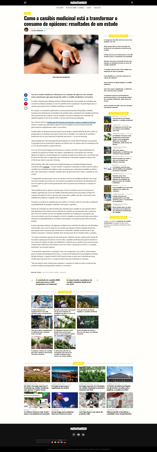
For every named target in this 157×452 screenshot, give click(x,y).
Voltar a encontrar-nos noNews (51, 440)
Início (27, 13)
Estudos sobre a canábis (51, 272)
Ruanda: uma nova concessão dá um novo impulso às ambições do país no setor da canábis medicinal (118, 63)
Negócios (97, 7)
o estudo (46, 167)
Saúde (89, 7)
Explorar (59, 7)
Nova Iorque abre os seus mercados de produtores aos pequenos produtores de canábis (117, 48)
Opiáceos (63, 272)
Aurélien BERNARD (37, 30)
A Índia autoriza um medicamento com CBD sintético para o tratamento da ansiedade (118, 55)
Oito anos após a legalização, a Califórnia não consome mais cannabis (118, 90)
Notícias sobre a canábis (75, 7)
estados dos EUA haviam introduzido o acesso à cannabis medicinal (71, 122)
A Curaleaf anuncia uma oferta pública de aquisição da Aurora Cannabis (117, 70)
